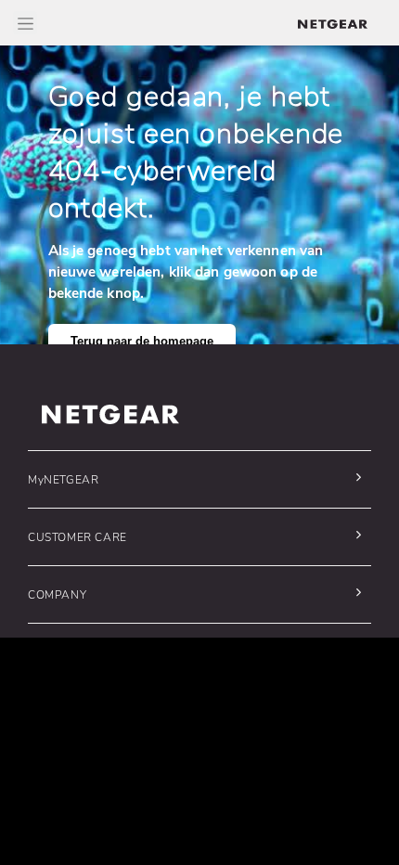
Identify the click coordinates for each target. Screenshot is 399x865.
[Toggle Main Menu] (25, 22)
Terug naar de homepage (142, 341)
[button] (195, 479)
